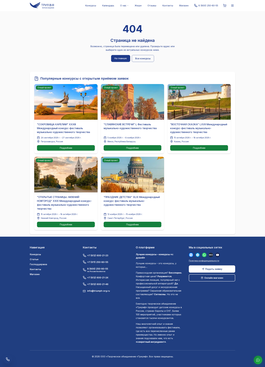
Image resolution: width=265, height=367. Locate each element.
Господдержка (38, 264)
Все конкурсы (143, 58)
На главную (120, 58)
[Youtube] (217, 255)
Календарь (108, 5)
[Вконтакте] (191, 255)
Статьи (34, 259)
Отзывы (152, 5)
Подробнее (66, 148)
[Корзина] (224, 5)
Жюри (138, 5)
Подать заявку (213, 269)
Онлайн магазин (213, 277)
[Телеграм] (197, 255)
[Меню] (232, 5)
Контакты (167, 5)
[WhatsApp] (204, 255)
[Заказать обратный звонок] (7, 359)
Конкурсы (90, 5)
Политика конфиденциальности (204, 260)
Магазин (184, 5)
